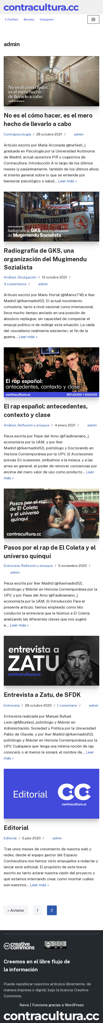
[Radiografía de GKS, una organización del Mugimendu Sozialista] (51, 217)
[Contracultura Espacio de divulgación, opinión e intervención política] (41, 7)
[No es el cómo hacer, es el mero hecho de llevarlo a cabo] (51, 81)
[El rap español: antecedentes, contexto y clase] (51, 372)
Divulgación (27, 277)
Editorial (16, 827)
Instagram (47, 19)
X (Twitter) (11, 19)
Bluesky (29, 19)
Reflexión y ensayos (34, 425)
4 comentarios (15, 284)
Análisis (10, 277)
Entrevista (12, 566)
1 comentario (67, 705)
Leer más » (67, 181)
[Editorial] (51, 794)
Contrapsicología (17, 134)
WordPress (74, 1005)
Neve (24, 1005)
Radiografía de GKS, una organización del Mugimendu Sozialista (45, 259)
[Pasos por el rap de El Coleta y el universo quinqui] (51, 513)
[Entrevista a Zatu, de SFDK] (51, 661)
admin (79, 134)
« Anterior (16, 910)
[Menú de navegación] (93, 19)
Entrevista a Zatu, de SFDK (42, 694)
